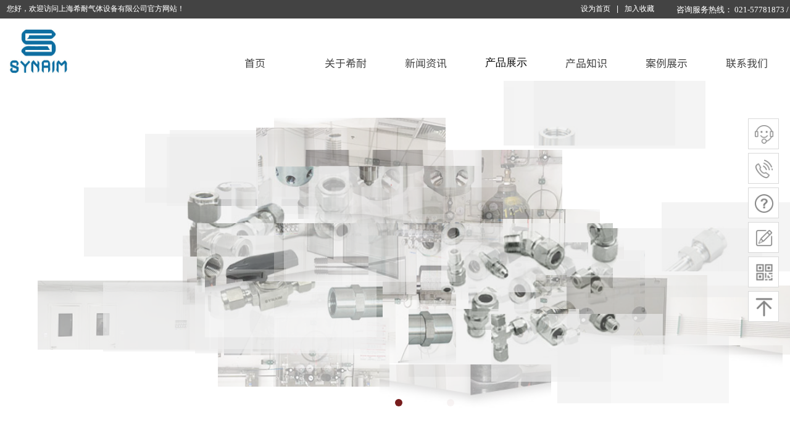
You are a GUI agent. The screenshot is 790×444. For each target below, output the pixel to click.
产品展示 (506, 62)
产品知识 (586, 62)
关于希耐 (346, 62)
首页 (254, 62)
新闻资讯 (426, 62)
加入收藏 (639, 8)
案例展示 (667, 62)
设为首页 (595, 8)
